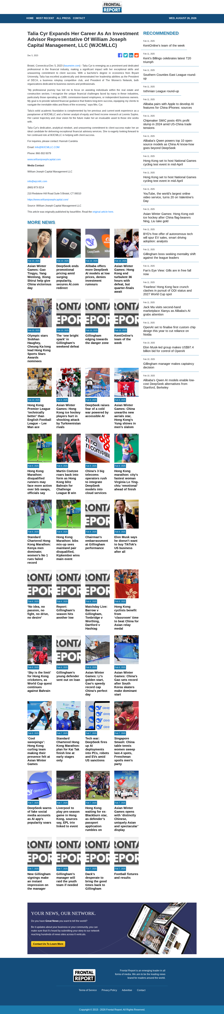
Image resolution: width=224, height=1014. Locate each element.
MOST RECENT (45, 18)
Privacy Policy (109, 990)
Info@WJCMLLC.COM (47, 147)
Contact (141, 990)
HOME (30, 18)
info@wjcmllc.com (37, 181)
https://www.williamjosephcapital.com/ (47, 199)
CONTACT (79, 18)
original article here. (103, 211)
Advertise (127, 990)
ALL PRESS (64, 18)
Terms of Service (88, 990)
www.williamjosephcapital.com (44, 159)
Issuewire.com (72, 65)
